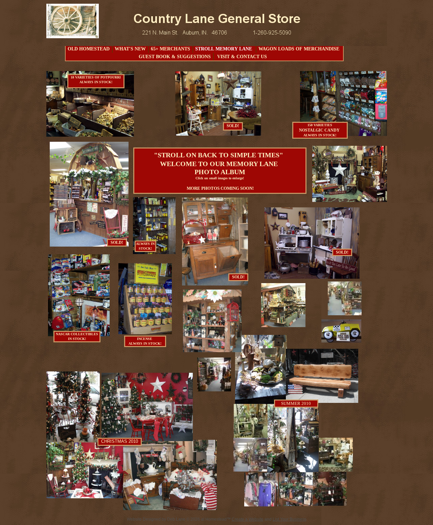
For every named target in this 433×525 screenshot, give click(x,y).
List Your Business (289, 519)
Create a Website (248, 519)
